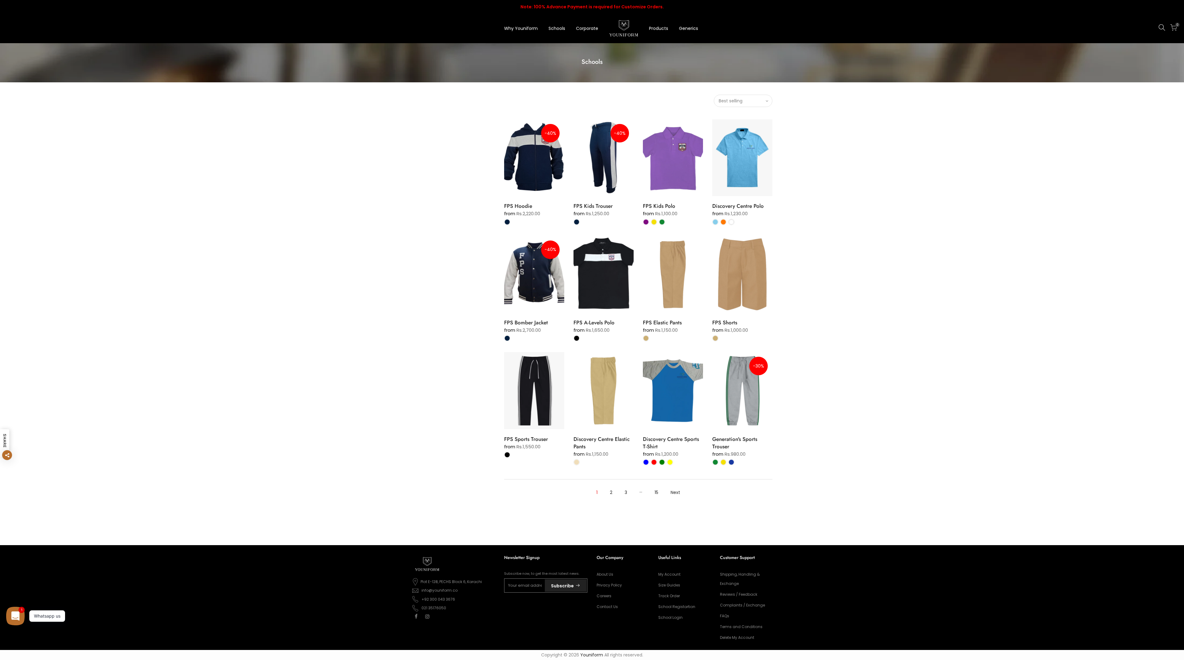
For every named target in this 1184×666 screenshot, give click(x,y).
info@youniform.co (439, 590)
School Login (670, 617)
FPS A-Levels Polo (594, 322)
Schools (557, 28)
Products (658, 28)
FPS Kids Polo (659, 206)
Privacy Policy (609, 585)
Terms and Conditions (741, 626)
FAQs (724, 616)
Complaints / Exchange (742, 605)
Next (675, 492)
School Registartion (676, 606)
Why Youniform (521, 28)
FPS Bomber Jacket (526, 322)
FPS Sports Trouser (526, 439)
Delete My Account (737, 637)
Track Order (669, 595)
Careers (604, 595)
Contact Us (607, 606)
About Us (605, 574)
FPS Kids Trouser (593, 206)
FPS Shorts (724, 322)
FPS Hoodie (518, 206)
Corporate (587, 28)
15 (656, 492)
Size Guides (669, 585)
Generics (688, 28)
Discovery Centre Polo (738, 206)
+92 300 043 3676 (438, 599)
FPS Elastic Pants (662, 322)
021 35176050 (433, 607)
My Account (669, 574)
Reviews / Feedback (738, 594)
